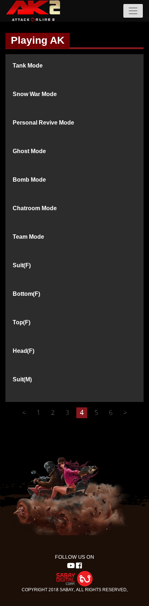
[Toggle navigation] (133, 11)
